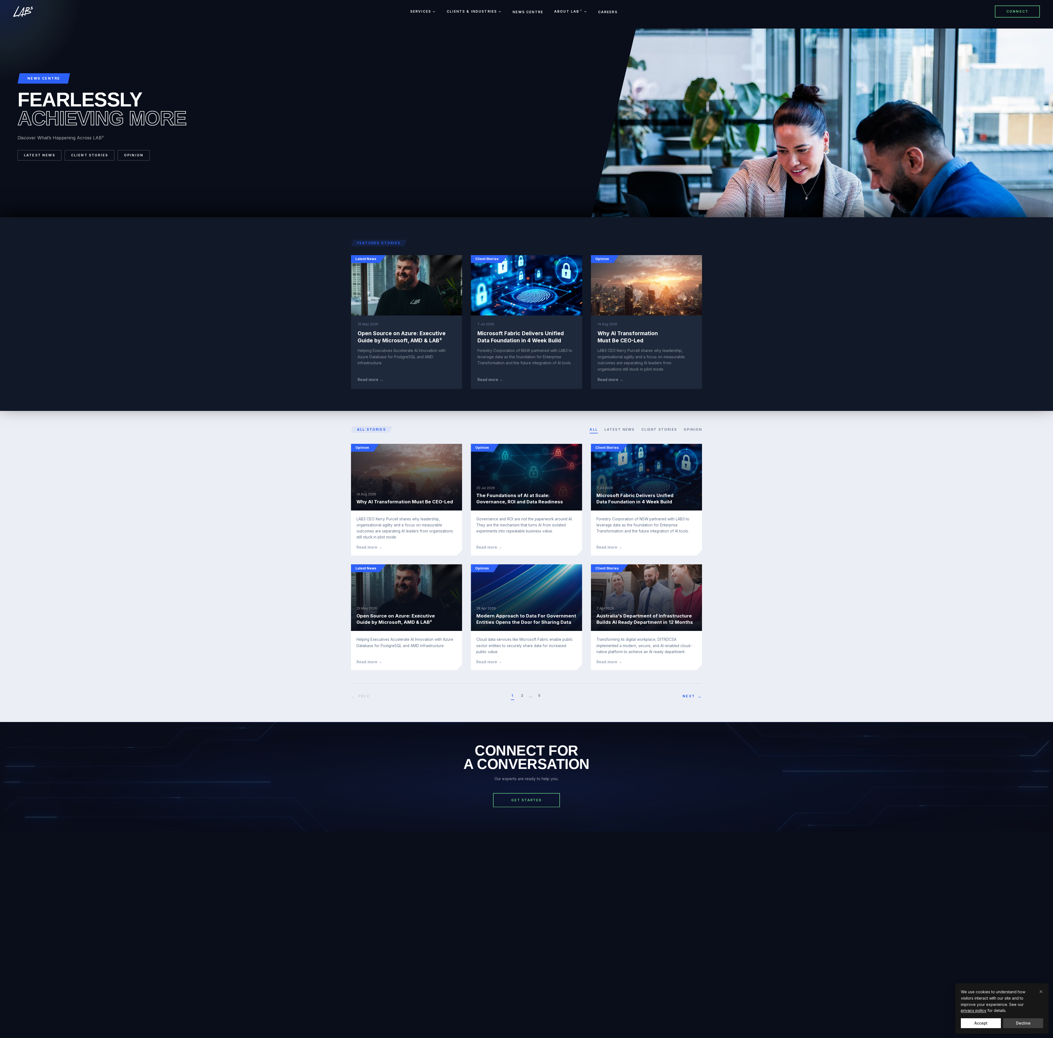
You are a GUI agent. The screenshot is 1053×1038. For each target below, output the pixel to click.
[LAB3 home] (23, 11)
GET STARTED (526, 800)
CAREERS (608, 12)
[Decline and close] (1041, 991)
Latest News (39, 155)
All (594, 429)
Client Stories (89, 155)
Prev (360, 696)
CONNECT (1017, 11)
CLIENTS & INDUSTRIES (472, 11)
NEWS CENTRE (528, 12)
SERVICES (420, 11)
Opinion (133, 155)
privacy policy (973, 1010)
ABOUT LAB (568, 11)
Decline (1023, 1023)
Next (692, 696)
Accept (980, 1023)
